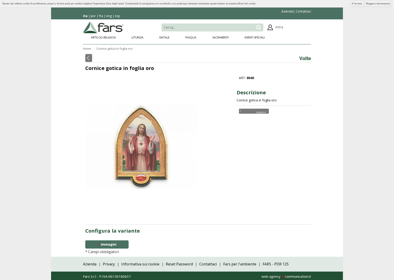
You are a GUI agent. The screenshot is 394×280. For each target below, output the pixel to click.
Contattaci (303, 11)
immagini (107, 244)
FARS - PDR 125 (276, 264)
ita (85, 16)
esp (117, 16)
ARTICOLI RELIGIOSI (103, 37)
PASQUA (190, 37)
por (93, 16)
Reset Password (179, 264)
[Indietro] (88, 58)
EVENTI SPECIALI (255, 37)
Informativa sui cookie (140, 264)
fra (101, 16)
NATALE (164, 37)
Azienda (287, 11)
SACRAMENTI (220, 37)
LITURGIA (137, 37)
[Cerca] (258, 27)
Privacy (109, 264)
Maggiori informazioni (378, 3)
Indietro (261, 111)
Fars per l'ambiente (239, 264)
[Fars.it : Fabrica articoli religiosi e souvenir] (103, 26)
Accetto (358, 3)
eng (109, 16)
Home (87, 48)
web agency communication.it (286, 276)
